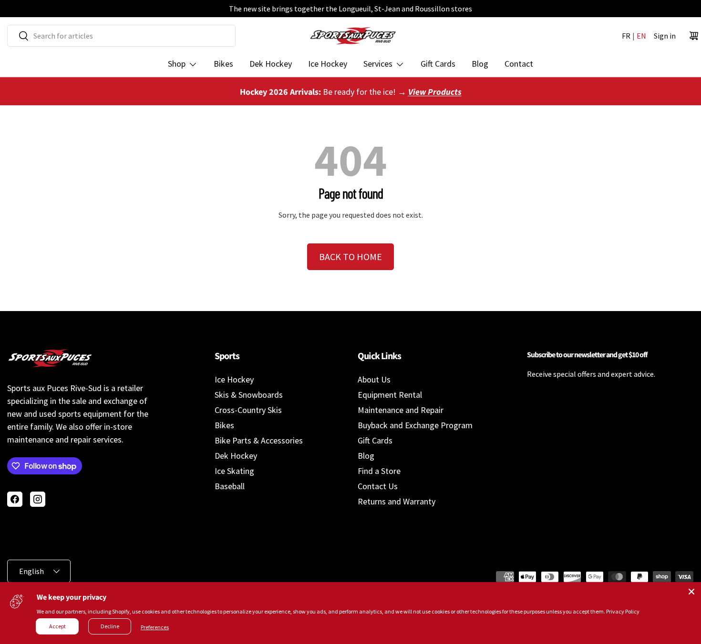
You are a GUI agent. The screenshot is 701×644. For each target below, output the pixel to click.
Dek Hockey (270, 63)
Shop (177, 63)
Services (377, 63)
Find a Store (379, 470)
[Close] (691, 591)
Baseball (230, 486)
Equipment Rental (390, 394)
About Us (374, 379)
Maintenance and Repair (400, 409)
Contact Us (378, 486)
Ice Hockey (327, 63)
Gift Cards (438, 63)
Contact (519, 63)
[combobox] (121, 35)
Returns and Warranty (396, 501)
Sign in (665, 35)
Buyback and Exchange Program (415, 425)
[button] (694, 35)
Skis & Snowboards (249, 394)
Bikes (223, 63)
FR (626, 35)
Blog (480, 63)
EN (641, 35)
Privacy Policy (622, 611)
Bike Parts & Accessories (259, 440)
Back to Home (350, 256)
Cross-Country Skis (248, 409)
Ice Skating (234, 470)
